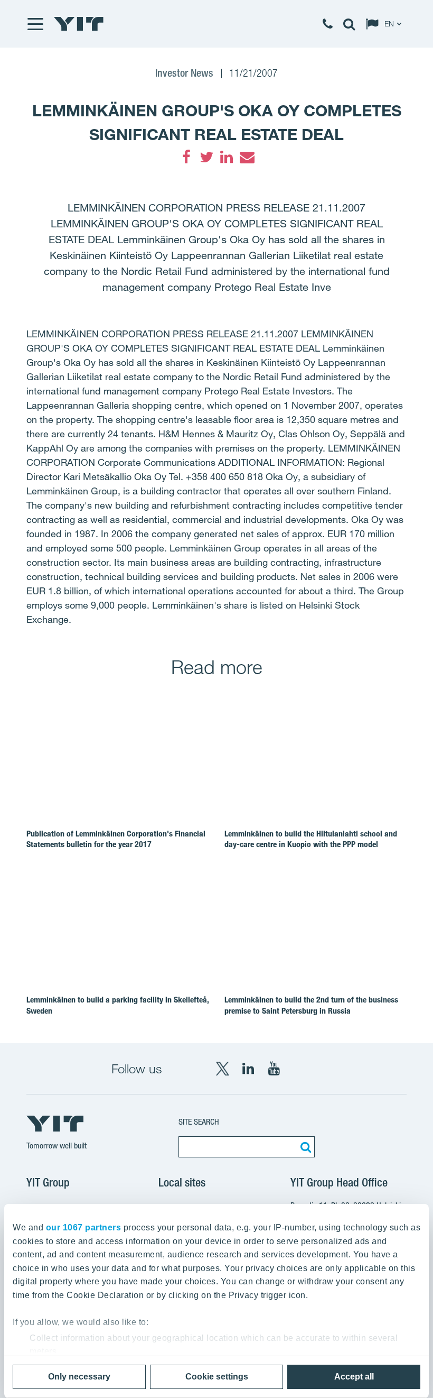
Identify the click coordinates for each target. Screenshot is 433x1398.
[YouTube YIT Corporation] (274, 1068)
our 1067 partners (83, 1227)
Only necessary (79, 1376)
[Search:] (304, 1147)
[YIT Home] (78, 24)
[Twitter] (206, 157)
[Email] (246, 157)
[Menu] (34, 24)
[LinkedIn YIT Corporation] (248, 1068)
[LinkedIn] (226, 157)
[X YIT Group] (222, 1068)
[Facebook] (186, 157)
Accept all (354, 1376)
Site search (198, 1122)
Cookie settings (216, 1376)
